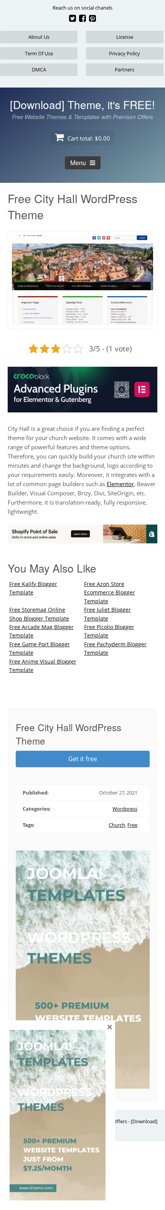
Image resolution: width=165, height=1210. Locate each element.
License (124, 36)
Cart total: (88, 138)
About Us (39, 36)
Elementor (120, 484)
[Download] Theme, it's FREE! (82, 104)
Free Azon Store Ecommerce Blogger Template (109, 592)
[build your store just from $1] (82, 539)
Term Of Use (39, 53)
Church (117, 824)
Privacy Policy (124, 53)
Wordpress (124, 808)
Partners (124, 69)
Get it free (82, 759)
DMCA (39, 69)
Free (132, 824)
